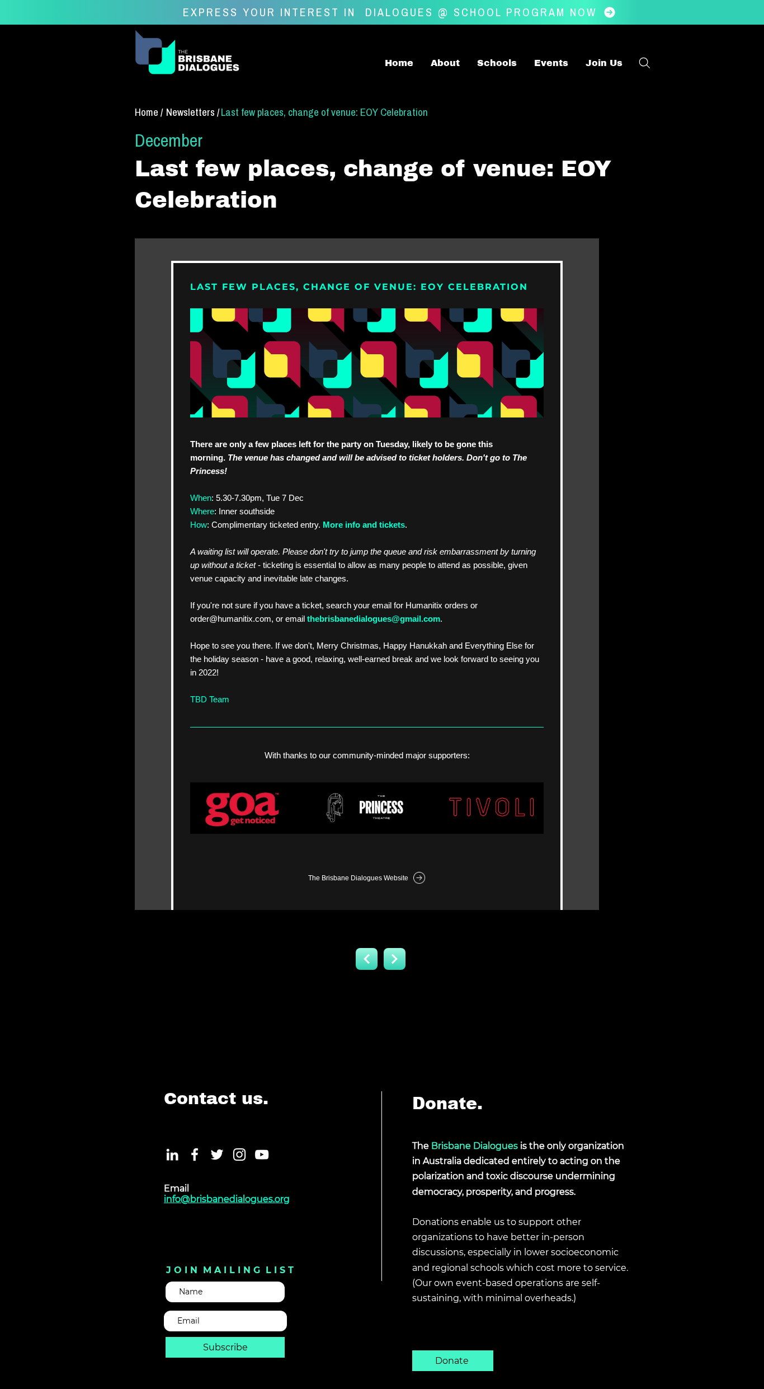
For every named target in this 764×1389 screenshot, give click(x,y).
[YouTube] (261, 1154)
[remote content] (367, 574)
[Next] (367, 959)
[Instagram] (239, 1154)
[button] (604, 63)
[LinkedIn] (172, 1154)
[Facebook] (194, 1154)
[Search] (644, 62)
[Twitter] (217, 1154)
